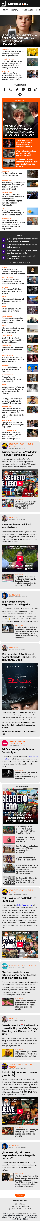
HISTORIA (14, 10)
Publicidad (20, 1204)
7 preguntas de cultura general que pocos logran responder (13, 425)
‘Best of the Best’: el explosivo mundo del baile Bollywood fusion (13, 340)
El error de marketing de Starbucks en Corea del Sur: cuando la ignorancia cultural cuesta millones (27, 869)
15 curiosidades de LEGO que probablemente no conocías (12, 369)
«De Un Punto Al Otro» (24, 905)
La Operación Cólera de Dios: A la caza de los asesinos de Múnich (26, 880)
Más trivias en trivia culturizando (20, 262)
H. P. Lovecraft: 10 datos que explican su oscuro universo (12, 291)
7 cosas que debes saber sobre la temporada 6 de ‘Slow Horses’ (12, 320)
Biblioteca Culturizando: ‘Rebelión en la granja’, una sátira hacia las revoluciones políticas (12, 435)
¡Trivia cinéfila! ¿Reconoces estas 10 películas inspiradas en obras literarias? (19, 130)
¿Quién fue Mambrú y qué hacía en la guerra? (26, 859)
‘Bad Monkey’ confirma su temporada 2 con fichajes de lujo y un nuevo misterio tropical (13, 186)
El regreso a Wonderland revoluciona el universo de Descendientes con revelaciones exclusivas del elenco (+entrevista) (25, 581)
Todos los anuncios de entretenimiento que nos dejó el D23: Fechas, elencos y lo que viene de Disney (13, 413)
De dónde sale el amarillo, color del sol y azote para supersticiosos (13, 54)
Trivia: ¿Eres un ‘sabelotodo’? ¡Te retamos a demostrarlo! (13, 379)
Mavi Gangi (13, 518)
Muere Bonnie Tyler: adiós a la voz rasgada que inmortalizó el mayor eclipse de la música (26, 775)
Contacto (27, 1209)
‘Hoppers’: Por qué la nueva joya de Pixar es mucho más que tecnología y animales (26, 1053)
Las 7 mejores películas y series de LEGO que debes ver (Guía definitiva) (27, 849)
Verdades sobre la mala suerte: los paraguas (12, 174)
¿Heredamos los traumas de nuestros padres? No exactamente (13, 330)
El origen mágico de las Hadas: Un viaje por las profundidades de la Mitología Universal (12, 64)
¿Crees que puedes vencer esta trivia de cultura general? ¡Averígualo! (22, 240)
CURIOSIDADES (27, 10)
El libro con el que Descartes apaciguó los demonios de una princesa (13, 272)
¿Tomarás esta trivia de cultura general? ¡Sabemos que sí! (26, 153)
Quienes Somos (15, 1209)
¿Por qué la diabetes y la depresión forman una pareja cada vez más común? (19, 39)
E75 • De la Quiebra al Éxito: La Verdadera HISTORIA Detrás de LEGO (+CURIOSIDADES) (26, 505)
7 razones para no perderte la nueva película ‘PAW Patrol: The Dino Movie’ (25, 830)
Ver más (20, 1195)
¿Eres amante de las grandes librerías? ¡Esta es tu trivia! (22, 257)
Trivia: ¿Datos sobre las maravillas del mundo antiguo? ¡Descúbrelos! (12, 401)
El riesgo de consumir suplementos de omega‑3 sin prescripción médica (13, 212)
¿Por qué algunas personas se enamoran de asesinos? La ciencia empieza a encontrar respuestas (13, 224)
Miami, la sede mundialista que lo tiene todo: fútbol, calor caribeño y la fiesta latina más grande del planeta (25, 1004)
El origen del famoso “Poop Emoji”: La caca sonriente (25, 839)
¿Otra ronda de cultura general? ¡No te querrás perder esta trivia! (22, 251)
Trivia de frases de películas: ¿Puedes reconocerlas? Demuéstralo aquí (24, 143)
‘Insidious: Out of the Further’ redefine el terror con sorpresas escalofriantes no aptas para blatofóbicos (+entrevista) (13, 199)
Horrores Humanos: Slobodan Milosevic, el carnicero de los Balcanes (13, 281)
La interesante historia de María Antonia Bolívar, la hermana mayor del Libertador (13, 390)
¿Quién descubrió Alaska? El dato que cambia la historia (13, 301)
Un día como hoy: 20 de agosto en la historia (12, 310)
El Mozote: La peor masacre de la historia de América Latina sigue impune (27, 163)
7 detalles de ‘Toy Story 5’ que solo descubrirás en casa (13, 350)
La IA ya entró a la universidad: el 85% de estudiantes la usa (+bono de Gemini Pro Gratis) (13, 76)
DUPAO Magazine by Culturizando (23, 965)
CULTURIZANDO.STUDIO (25, 1213)
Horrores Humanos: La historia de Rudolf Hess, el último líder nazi (13, 359)
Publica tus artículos (20, 1206)
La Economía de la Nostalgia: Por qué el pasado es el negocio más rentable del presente (26, 1132)
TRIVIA (5, 10)
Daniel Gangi (14, 595)
